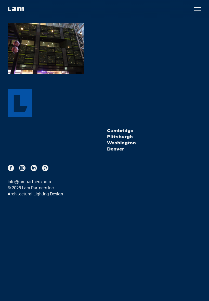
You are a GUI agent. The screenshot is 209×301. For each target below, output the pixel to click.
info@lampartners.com (29, 182)
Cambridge (120, 130)
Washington (121, 142)
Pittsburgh (120, 136)
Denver (115, 149)
